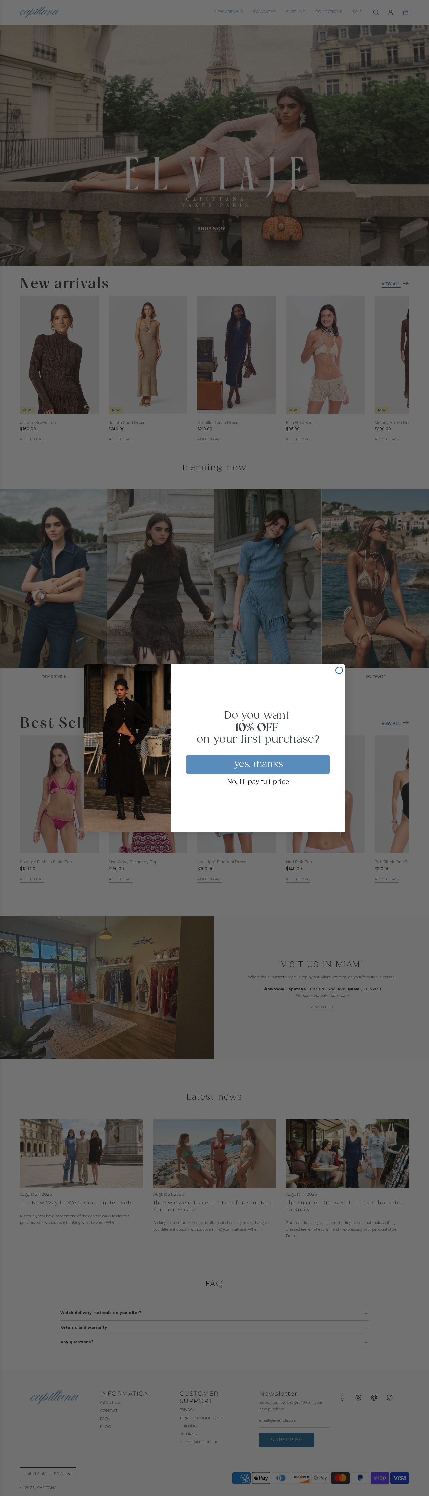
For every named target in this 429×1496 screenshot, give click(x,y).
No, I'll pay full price (258, 782)
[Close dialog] (339, 670)
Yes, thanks (258, 764)
